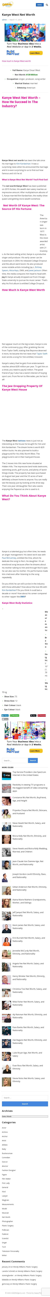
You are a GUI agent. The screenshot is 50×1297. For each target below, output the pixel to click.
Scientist (5, 1238)
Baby (4, 1149)
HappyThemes (39, 1293)
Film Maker (6, 1179)
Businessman (7, 1153)
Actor (4, 1128)
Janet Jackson (35, 270)
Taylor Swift (41, 353)
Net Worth (6, 1217)
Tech (4, 1247)
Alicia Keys (14, 270)
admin (4, 20)
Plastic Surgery (7, 1225)
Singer (4, 1242)
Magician (5, 1200)
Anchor (5, 1136)
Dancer (5, 1162)
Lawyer (5, 1196)
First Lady (6, 1183)
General (5, 1187)
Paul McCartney (9, 558)
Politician (5, 1230)
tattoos (21, 440)
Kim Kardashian (23, 163)
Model (4, 1208)
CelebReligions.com (18, 1293)
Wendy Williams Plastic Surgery (25, 1267)
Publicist (5, 1234)
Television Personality (10, 1251)
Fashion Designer (9, 1170)
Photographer (7, 1221)
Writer (4, 1255)
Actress (5, 1132)
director (5, 1166)
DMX (22, 596)
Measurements (8, 1204)
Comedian (6, 1157)
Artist (4, 1140)
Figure (4, 1174)
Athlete (5, 1145)
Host (4, 1191)
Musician (5, 1213)
